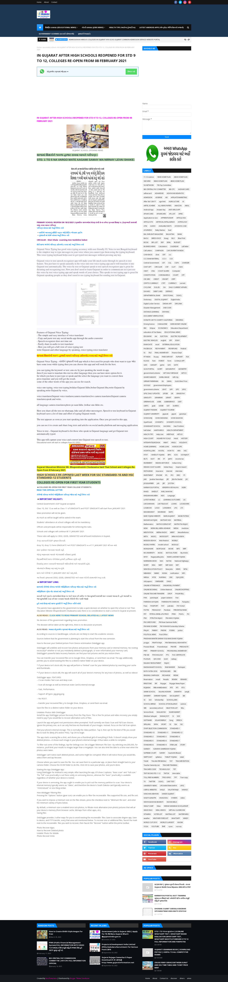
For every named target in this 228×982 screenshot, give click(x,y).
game (162, 365)
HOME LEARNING (150, 446)
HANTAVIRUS (159, 430)
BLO (173, 238)
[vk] (179, 853)
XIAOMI (180, 822)
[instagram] (185, 2)
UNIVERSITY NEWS (150, 785)
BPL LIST (155, 242)
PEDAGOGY (156, 610)
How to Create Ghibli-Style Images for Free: (79, 39)
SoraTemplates (51, 978)
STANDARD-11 (163, 732)
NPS (183, 573)
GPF (171, 389)
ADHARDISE (159, 193)
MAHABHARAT (149, 512)
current (182, 283)
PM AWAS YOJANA (172, 618)
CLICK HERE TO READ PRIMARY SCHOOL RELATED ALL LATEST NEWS (81, 615)
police (180, 630)
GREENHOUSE (149, 402)
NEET (160, 565)
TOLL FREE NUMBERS (151, 777)
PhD (145, 618)
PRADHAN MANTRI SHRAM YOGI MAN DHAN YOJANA (163, 638)
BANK (180, 234)
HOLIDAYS (183, 442)
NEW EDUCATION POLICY (153, 569)
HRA (178, 451)
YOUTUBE (155, 826)
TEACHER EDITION (182, 761)
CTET (163, 283)
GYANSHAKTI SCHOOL (152, 426)
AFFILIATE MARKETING (179, 197)
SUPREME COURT (150, 753)
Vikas (159, 806)
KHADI (146, 491)
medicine (185, 528)
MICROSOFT (164, 536)
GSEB (159, 402)
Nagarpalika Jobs (157, 557)
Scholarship (159, 700)
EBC (145, 328)
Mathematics (148, 524)
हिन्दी (163, 826)
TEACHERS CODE (150, 769)
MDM (146, 528)
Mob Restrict (164, 540)
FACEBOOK (148, 348)
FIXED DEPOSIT (167, 357)
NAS (161, 561)
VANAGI (185, 790)
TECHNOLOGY (164, 769)
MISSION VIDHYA (150, 540)
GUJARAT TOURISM (167, 410)
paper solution (166, 598)
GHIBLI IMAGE (164, 377)
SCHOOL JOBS (172, 700)
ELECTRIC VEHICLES (151, 340)
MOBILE (175, 540)
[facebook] (175, 2)
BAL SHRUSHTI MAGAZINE (153, 234)
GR (172, 393)
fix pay (156, 357)
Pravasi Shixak (149, 647)
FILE (150, 353)
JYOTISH (171, 483)
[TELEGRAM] (179, 859)
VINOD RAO (148, 810)
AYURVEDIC (148, 230)
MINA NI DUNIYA (178, 536)
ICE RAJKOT (185, 455)
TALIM (146, 761)
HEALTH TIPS (148, 434)
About (46, 2)
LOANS (174, 504)
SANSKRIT (147, 696)
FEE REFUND (172, 348)
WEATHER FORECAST (160, 818)
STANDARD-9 (162, 745)
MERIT (172, 532)
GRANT (168, 397)
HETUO (180, 434)
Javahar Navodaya (156, 479)
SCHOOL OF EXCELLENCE (168, 704)
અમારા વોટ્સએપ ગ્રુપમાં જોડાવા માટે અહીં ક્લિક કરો (69, 629)
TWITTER (152, 781)
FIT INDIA (147, 357)
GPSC (184, 389)
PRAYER (173, 647)
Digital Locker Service (152, 304)
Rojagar (163, 683)
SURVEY (162, 753)
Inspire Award (181, 467)
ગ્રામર (170, 826)
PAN (145, 598)
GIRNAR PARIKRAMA (151, 381)
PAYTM (146, 610)
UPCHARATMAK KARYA (168, 785)
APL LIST (172, 214)
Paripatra (185, 602)
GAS (169, 365)
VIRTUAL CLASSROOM (177, 810)
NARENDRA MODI (150, 561)
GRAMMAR (159, 397)
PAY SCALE (181, 606)
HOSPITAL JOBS (149, 451)
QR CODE (157, 659)
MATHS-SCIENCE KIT (163, 524)
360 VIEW (147, 181)
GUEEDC (176, 406)
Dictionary (147, 299)
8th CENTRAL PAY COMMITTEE (155, 189)
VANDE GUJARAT (168, 794)
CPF (183, 275)
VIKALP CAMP (148, 806)
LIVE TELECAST (163, 504)
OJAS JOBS (180, 577)
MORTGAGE (160, 549)
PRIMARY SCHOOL (157, 651)
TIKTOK (166, 773)
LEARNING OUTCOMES (171, 500)
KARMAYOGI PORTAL (151, 487)
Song (171, 720)
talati (182, 757)
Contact (54, 2)
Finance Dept (177, 353)
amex (189, 978)
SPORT (163, 724)
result (158, 679)
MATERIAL (177, 520)
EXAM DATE (148, 344)
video (182, 798)
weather (147, 818)
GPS (177, 389)
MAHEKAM (161, 512)
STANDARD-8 (148, 745)
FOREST (161, 361)
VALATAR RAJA (173, 790)
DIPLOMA (178, 304)
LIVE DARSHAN (149, 504)
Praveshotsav (162, 647)
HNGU (173, 442)
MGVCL (153, 536)
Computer (176, 271)
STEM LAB (173, 745)
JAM (145, 479)
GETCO (184, 373)
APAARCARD (161, 214)
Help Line (159, 434)
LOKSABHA (167, 508)
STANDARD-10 (149, 732)
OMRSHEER (159, 581)
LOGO (157, 508)
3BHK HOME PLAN (160, 181)
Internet (169, 471)
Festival (183, 348)
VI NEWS (174, 798)
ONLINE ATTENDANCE (152, 585)
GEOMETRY (182, 369)
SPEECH (179, 720)
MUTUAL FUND (171, 553)
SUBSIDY (147, 749)
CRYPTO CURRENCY (151, 283)
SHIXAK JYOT (164, 716)
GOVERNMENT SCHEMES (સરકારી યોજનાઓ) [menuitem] (56, 34)
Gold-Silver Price (181, 381)
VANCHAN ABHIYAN (151, 794)
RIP (156, 683)
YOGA (146, 826)
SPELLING (147, 724)
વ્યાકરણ (178, 826)
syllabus (159, 757)
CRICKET (165, 279)
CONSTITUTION (149, 275)
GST (168, 406)
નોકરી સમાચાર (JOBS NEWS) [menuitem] (92, 27)
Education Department (179, 328)
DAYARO (147, 291)
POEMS (172, 630)
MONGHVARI (148, 549)
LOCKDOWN (184, 504)
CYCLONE (147, 287)
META (146, 536)
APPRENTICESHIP (167, 218)
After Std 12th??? (150, 201)
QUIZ (166, 659)
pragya (146, 643)
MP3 (178, 549)
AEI (166, 197)
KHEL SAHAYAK (166, 491)
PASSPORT (154, 606)
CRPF (173, 279)
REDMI (176, 675)
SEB (145, 708)
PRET (145, 651)
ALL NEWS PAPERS (164, 205)
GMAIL (169, 381)
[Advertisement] (87, 94)
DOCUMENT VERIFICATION (153, 316)
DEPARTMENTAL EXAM (152, 295)
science (183, 704)
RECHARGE (166, 675)
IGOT (153, 459)
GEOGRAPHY (170, 369)
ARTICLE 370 (148, 222)
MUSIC (160, 553)
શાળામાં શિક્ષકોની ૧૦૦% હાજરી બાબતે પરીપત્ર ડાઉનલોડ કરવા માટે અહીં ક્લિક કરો (75, 355)
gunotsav (182, 414)
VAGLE (162, 790)
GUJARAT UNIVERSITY (151, 414)
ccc (170, 255)
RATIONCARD (165, 671)
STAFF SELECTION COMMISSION (155, 728)
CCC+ (164, 259)
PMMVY (155, 630)
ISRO (178, 475)
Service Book (148, 712)
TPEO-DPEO (166, 777)
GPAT (164, 389)
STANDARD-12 (177, 732)
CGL (169, 263)
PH (188, 614)
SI (173, 716)
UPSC (182, 785)
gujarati (165, 414)
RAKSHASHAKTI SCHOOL (153, 667)
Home (39, 2)
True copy (184, 777)
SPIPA (156, 724)
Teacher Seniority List (152, 765)
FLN (187, 357)
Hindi (176, 438)
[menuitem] (40, 27)
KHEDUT (155, 491)
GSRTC (146, 406)
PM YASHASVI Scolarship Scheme (172, 626)
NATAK (168, 561)
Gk (163, 381)
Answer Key (161, 210)
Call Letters (148, 250)
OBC (171, 577)
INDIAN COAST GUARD (152, 467)
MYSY (146, 557)
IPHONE (159, 475)
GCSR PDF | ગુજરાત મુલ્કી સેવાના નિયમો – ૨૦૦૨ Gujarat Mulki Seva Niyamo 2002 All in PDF (173, 885)
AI (183, 201)
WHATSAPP (176, 818)
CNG (153, 271)
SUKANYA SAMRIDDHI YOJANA (164, 749)
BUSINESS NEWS (149, 246)
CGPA (177, 263)
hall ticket (147, 430)
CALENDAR (174, 246)
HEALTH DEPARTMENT (175, 430)
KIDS (162, 495)
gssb (153, 406)
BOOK (146, 242)
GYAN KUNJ (148, 418)
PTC (167, 655)
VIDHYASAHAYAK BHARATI (153, 802)
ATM (145, 226)
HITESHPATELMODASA (152, 442)
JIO (187, 479)
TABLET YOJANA (171, 757)
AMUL (187, 205)
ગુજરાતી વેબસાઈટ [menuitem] (84, 34)
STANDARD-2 (148, 736)
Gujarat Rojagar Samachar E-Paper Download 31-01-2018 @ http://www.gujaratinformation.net (118, 960)
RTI (177, 687)
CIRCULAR (158, 267)
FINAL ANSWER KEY (162, 353)
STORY (182, 745)
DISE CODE (167, 308)
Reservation (148, 679)
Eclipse (152, 328)
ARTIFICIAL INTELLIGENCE (165, 222)
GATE (176, 365)
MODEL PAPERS (149, 545)
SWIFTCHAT (148, 757)
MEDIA (176, 528)
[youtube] (154, 859)
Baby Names (160, 230)
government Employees (162, 385)
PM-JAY (146, 630)
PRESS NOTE (184, 647)
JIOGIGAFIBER (149, 483)
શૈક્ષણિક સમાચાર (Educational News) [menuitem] (60, 27)
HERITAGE (170, 434)
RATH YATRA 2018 (150, 671)
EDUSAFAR (147, 336)
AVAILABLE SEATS (165, 226)
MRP (184, 549)
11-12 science (149, 177)
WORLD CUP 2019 (150, 822)
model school (163, 545)
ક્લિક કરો (131, 71)
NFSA (185, 569)
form (169, 361)
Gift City (175, 377)
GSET (180, 402)
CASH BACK (148, 255)
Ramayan (181, 667)
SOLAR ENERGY (160, 720)
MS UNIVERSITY (149, 553)
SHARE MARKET (174, 712)
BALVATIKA (170, 234)
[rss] (179, 847)
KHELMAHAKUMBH (151, 495)
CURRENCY (172, 283)
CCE (171, 259)
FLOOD (146, 361)
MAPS (171, 512)
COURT (175, 275)
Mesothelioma (183, 532)
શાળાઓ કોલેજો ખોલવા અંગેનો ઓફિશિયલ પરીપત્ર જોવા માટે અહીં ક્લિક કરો (66, 587)
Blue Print (181, 238)
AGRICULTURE (174, 201)
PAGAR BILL (179, 594)
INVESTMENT (148, 475)
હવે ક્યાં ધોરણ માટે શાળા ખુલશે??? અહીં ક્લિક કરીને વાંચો (59, 603)
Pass (145, 606)
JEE (168, 479)
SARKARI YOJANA (160, 696)
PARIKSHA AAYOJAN (151, 602)
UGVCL (161, 781)
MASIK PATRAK (183, 516)
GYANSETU (159, 422)
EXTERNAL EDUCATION (171, 344)
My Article (184, 553)
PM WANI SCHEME (150, 626)
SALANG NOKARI (165, 692)
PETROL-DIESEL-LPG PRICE (159, 614)
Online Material (166, 589)
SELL (182, 708)
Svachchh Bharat (174, 753)
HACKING (166, 426)
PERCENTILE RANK (180, 610)
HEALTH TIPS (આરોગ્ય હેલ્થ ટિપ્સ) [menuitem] (122, 27)
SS (170, 724)
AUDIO (152, 226)
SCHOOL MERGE (150, 704)
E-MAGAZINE (162, 324)
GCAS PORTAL (149, 369)
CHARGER (185, 263)
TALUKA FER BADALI (158, 761)
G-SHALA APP (179, 361)
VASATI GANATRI (150, 798)
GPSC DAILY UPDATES (152, 393)
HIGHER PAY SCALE (164, 438)
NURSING (162, 577)
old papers (148, 581)
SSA (175, 724)
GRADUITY (147, 397)
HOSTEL (161, 451)
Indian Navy (168, 467)
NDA (153, 565)
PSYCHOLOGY (157, 655)
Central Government (151, 263)
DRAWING (179, 320)
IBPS (169, 455)
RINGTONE (148, 683)
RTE (171, 687)
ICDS (176, 455)
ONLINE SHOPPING (182, 589)
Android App (148, 210)
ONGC (169, 581)
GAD (145, 365)
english (163, 340)
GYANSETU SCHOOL (174, 422)
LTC (181, 508)
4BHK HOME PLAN (177, 181)
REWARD (183, 679)
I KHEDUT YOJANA (157, 455)
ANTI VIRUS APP (174, 210)
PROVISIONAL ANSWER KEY (177, 651)
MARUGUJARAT (169, 516)
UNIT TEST (170, 781)
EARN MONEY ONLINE (178, 324)
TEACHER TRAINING (170, 765)
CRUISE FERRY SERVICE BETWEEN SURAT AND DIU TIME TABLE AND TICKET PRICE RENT (171, 965)
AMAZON (178, 205)
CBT (163, 255)
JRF (164, 483)
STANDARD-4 (175, 736)
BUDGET (177, 242)
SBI (184, 696)
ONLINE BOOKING (150, 589)
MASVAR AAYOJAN (150, 520)
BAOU (146, 238)
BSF (162, 242)
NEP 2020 (169, 565)
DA (164, 287)
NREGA (146, 577)
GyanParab (148, 422)
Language (171, 495)
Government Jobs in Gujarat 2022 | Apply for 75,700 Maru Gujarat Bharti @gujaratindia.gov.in (119, 934)
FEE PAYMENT (160, 348)
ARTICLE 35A (181, 218)
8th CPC (172, 189)
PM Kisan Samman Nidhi (168, 622)
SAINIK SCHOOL (149, 692)
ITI (184, 475)
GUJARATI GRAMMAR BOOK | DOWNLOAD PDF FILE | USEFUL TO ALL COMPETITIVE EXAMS (172, 952)
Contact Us (164, 978)
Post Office (163, 634)
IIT (164, 459)
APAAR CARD (148, 214)
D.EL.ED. (157, 287)
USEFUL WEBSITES (150, 790)
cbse (157, 255)
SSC (181, 724)
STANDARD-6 (162, 741)
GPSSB (165, 393)
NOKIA (164, 573)
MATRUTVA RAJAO (181, 524)
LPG (175, 508)
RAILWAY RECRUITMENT (152, 663)
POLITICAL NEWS (150, 634)
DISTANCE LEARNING (151, 312)
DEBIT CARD (157, 291)
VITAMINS (147, 814)
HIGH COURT (148, 438)
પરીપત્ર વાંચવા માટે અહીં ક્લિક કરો (50, 228)
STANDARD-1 (175, 728)
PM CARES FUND (150, 622)
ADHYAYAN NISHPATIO (175, 193)
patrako (171, 606)
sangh (187, 692)
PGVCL (181, 614)
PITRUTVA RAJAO (156, 618)
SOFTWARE (148, 720)
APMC (181, 214)
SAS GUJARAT (174, 696)
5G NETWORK (149, 185)
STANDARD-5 (148, 741)
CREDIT (156, 279)
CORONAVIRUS (164, 275)
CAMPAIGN (159, 250)
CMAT (146, 271)
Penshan (167, 610)
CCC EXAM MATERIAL (151, 259)
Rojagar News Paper (177, 683)
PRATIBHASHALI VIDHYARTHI (175, 643)
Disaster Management (152, 308)
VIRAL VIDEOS (161, 810)
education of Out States (152, 332)
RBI (175, 671)
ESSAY (177, 340)
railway (173, 659)
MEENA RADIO (161, 532)
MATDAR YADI (165, 520)
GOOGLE (147, 385)
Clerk (181, 267)
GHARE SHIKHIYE (150, 377)
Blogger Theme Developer (79, 978)
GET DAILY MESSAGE (170, 373)
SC (145, 700)
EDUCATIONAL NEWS (172, 332)
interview (178, 471)
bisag (166, 238)
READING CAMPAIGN (151, 675)
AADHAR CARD (183, 189)
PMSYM (163, 630)
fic (144, 353)
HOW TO (170, 451)
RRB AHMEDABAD (160, 687)
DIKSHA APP (167, 304)
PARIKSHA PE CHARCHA (170, 602)
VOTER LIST (158, 814)
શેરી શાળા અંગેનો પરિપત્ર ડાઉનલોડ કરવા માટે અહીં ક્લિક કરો (60, 244)
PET (145, 614)
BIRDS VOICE (156, 238)
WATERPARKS (183, 814)
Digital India (175, 299)
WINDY (185, 818)
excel (157, 344)
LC (159, 500)
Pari (177, 598)
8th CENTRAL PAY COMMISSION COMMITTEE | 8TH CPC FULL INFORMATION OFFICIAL (67, 960)
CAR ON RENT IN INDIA (175, 250)
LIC (184, 500)
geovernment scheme (152, 373)
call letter (185, 246)
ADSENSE (158, 197)
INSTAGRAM (148, 471)
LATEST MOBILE (149, 500)
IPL (166, 475)
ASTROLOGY (182, 222)
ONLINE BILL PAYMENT (171, 585)
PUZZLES (147, 659)
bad (169, 230)
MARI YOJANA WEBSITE (152, 516)
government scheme (151, 389)
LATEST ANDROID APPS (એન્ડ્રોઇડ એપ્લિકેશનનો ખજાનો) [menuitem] (161, 27)
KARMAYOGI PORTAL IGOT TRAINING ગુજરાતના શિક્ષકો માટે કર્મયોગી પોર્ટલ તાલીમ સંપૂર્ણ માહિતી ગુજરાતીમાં (172, 898)
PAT (162, 606)
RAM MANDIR (170, 667)
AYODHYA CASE (180, 226)
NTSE (154, 577)
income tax (179, 459)
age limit (162, 201)
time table (176, 773)
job (158, 483)
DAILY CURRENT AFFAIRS (178, 287)
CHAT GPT (147, 267)
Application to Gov (151, 218)
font (153, 361)
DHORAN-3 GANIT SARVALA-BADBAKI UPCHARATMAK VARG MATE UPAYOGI (170, 909)
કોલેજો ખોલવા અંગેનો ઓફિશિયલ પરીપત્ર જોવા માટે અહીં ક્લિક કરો (63, 494)
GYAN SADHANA (161, 418)
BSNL (169, 242)
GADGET (153, 365)
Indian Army (176, 463)
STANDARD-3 (162, 736)
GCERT (159, 369)
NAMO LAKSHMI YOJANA (176, 557)
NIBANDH (147, 573)
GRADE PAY (180, 393)
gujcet (174, 414)
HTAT (146, 455)
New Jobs (169, 569)
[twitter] (180, 2)
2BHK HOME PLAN (180, 177)
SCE (150, 700)
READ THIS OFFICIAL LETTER (49, 490)
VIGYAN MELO (172, 802)
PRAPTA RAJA (157, 643)
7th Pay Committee (164, 185)
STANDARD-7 (175, 741)
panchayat (154, 598)
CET (163, 263)
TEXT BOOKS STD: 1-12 (152, 773)
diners (182, 978)
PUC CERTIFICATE (178, 655)
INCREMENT (148, 463)
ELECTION (164, 336)
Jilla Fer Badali (177, 479)
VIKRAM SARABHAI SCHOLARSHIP (176, 806)
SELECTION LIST (172, 708)
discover (174, 978)
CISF (166, 267)
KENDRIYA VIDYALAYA (170, 487)
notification (174, 573)
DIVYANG (165, 312)
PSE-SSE (146, 655)
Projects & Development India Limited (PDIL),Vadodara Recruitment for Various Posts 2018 (120, 947)
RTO (183, 687)
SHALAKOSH (161, 712)
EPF (170, 340)
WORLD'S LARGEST (167, 822)
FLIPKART (179, 357)
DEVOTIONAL (168, 295)
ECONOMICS (163, 328)
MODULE (175, 545)
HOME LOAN (164, 446)
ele (156, 336)
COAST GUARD (163, 271)
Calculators (163, 246)
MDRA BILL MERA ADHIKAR (160, 528)
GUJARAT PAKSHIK (150, 410)
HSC (185, 451)
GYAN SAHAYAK (177, 418)
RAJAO (166, 663)
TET (174, 769)
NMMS (156, 573)
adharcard (148, 193)
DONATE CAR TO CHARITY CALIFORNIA (158, 320)
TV (145, 781)
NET (177, 565)
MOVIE (170, 549)
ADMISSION (148, 197)
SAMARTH (177, 692)
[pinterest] (189, 2)
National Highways (182, 561)
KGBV (184, 487)
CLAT (173, 267)
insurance (159, 471)
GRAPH (177, 397)
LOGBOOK (148, 508)
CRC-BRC (147, 279)
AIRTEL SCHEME (149, 205)
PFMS (174, 614)
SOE (178, 716)
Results (166, 679)
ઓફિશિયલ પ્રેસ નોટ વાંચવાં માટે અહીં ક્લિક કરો (55, 591)
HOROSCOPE (177, 446)
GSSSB (161, 406)
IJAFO (170, 459)
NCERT (146, 565)
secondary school (49, 47)
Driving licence (149, 324)
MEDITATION (148, 532)
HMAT (165, 442)
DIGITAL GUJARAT (161, 299)
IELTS (145, 459)
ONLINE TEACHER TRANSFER (154, 594)
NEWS (178, 569)
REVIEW (174, 679)
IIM (159, 459)
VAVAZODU (163, 798)
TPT (175, 777)
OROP (170, 594)
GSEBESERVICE (169, 402)
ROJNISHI (147, 687)
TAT (171, 761)
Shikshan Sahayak (150, 716)
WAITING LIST (170, 814)
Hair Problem (179, 426)
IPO (172, 475)
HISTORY (184, 438)
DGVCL (179, 295)
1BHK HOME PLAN (164, 177)
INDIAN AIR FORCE (162, 463)
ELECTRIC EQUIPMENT (179, 336)
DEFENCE (169, 291)
